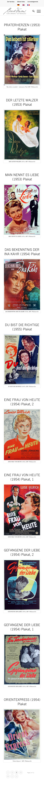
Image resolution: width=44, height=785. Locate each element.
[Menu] (38, 11)
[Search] (32, 11)
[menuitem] (11, 1)
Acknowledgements (33, 1)
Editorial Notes (21, 1)
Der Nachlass (10, 1)
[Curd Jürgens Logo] (18, 11)
